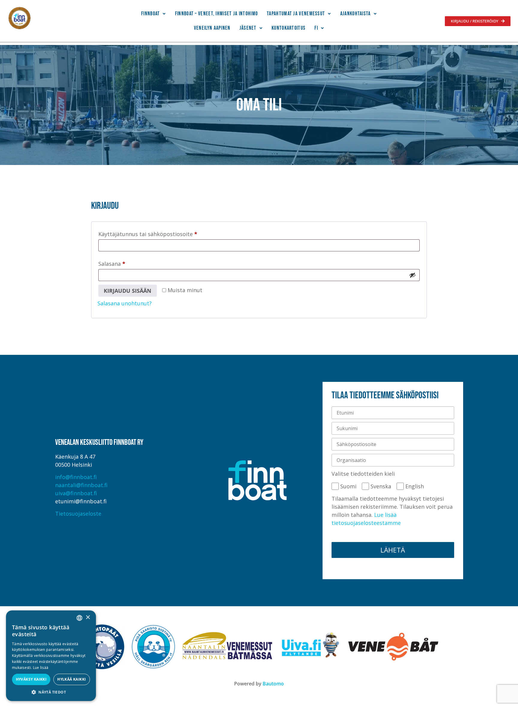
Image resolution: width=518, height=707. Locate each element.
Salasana (124, 262)
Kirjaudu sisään (127, 290)
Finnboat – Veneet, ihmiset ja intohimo (216, 13)
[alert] (51, 655)
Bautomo (273, 683)
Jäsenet (248, 28)
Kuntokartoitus (288, 28)
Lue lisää (41, 667)
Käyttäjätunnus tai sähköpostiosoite (160, 233)
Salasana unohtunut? (124, 303)
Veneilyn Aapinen (212, 28)
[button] (154, 14)
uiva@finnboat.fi (76, 493)
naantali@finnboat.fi (81, 485)
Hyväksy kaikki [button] (31, 679)
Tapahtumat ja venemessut (296, 13)
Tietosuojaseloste (78, 513)
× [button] (87, 617)
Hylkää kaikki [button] (71, 679)
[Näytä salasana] (412, 275)
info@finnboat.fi (76, 477)
